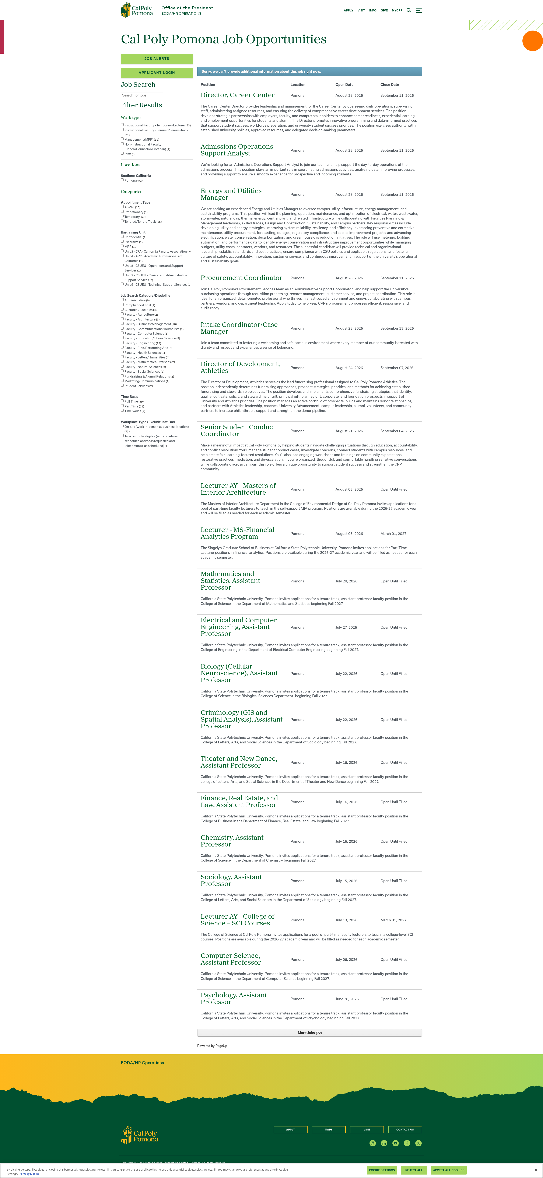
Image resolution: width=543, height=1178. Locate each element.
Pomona (133, 180)
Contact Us (405, 1129)
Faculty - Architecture (142, 319)
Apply (290, 1129)
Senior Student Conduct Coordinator (238, 431)
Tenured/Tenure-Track (143, 221)
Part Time (134, 406)
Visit (367, 1129)
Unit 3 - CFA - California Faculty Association (158, 251)
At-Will (132, 207)
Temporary (135, 216)
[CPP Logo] (139, 1135)
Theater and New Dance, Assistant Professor (239, 762)
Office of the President (187, 8)
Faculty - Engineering (142, 343)
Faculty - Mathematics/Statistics (149, 362)
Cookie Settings (382, 1170)
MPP (130, 246)
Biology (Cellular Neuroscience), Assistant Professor (239, 673)
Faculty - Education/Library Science (152, 338)
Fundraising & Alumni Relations (149, 376)
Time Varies (134, 411)
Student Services (138, 386)
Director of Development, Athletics (240, 368)
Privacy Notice (29, 1173)
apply (348, 10)
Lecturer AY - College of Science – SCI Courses (237, 920)
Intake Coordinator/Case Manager (239, 328)
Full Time (134, 401)
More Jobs (309, 1033)
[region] (271, 1170)
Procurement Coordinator (242, 278)
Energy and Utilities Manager (231, 194)
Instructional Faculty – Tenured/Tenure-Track (156, 132)
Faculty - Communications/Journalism (154, 329)
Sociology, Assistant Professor (231, 881)
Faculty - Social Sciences (144, 371)
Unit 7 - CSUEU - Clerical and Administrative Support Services (156, 277)
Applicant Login (157, 72)
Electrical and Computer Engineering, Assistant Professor (239, 627)
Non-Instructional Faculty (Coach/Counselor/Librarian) (147, 147)
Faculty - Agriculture (141, 314)
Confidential (135, 237)
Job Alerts (156, 58)
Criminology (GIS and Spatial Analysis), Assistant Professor (242, 720)
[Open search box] (409, 9)
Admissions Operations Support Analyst (237, 150)
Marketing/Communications (146, 381)
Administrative (137, 300)
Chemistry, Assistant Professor (232, 841)
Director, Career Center (238, 95)
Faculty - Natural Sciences (145, 367)
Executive (133, 242)
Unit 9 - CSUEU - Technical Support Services (157, 284)
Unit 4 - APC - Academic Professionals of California (153, 258)
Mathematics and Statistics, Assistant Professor (230, 581)
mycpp (397, 10)
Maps (329, 1129)
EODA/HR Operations (181, 13)
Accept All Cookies (449, 1170)
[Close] (536, 1170)
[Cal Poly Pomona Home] (137, 10)
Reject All (414, 1170)
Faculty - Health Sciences (144, 352)
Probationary (136, 212)
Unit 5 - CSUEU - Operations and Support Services (154, 268)
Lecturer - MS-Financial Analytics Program (237, 533)
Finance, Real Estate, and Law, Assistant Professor (239, 802)
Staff (129, 154)
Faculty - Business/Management (150, 324)
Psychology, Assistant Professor (234, 999)
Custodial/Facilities (140, 310)
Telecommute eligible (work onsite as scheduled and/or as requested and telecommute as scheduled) (151, 441)
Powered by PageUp (212, 1046)
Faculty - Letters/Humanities (146, 357)
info (372, 10)
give (384, 10)
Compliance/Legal (139, 305)
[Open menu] (419, 10)
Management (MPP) (141, 139)
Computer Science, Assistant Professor (231, 959)
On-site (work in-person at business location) (157, 429)
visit (361, 10)
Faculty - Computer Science (146, 333)
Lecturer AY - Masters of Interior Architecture (238, 489)
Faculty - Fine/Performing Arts (148, 348)
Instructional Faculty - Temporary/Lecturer (157, 125)
